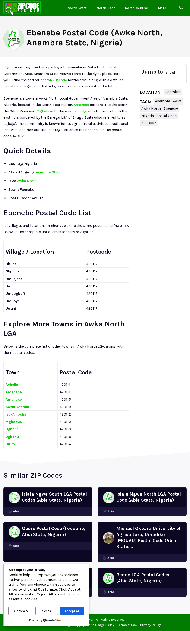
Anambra (172, 91)
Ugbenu (88, 111)
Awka (177, 101)
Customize (21, 611)
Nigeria (147, 116)
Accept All (72, 611)
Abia (16, 511)
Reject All (47, 611)
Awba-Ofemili (17, 407)
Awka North (27, 181)
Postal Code (167, 116)
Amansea (81, 104)
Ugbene (12, 429)
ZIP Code (148, 123)
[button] (181, 8)
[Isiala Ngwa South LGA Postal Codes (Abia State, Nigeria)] (14, 497)
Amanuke (14, 399)
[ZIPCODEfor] (22, 8)
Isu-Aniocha (16, 414)
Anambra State (48, 172)
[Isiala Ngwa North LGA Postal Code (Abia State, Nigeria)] (108, 497)
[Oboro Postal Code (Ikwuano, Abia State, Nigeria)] (14, 532)
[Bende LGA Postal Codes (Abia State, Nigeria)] (108, 578)
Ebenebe (171, 108)
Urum (10, 444)
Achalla (12, 384)
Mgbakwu (44, 111)
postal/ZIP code (53, 80)
